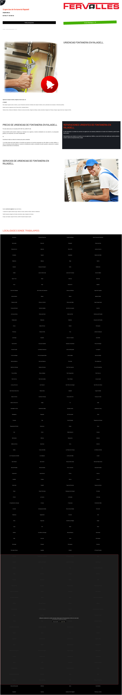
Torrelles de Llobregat (42, 532)
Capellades (70, 255)
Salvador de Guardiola (70, 343)
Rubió (42, 278)
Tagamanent (42, 514)
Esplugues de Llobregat (70, 491)
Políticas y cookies (98, 691)
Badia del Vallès (98, 296)
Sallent (42, 296)
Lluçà (14, 526)
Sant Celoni (42, 461)
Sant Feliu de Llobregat (70, 384)
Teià (42, 420)
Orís (42, 526)
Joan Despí (14, 337)
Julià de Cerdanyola (98, 331)
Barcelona (14, 237)
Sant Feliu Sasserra (70, 367)
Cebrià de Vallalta (42, 308)
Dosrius (98, 473)
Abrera (70, 479)
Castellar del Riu (70, 408)
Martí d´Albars (70, 378)
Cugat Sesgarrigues (98, 302)
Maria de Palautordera (98, 461)
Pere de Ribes (14, 373)
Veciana (98, 432)
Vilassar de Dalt (14, 302)
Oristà (42, 432)
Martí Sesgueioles (70, 373)
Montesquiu (70, 544)
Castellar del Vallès (42, 408)
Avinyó (14, 325)
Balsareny (14, 260)
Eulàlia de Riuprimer (42, 237)
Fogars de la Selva (98, 485)
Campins (14, 266)
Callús (70, 266)
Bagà (70, 260)
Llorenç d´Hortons (14, 384)
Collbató (70, 550)
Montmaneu (98, 538)
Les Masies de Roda (98, 449)
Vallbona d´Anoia (14, 443)
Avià (98, 514)
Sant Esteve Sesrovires (14, 390)
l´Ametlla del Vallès (98, 502)
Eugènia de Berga (70, 237)
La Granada (70, 497)
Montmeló (98, 508)
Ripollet (98, 284)
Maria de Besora (70, 532)
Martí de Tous (14, 378)
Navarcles (98, 278)
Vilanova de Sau (98, 243)
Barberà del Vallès (98, 255)
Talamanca (14, 514)
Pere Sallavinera (98, 361)
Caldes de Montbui (42, 367)
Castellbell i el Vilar (14, 408)
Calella (14, 272)
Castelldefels (98, 685)
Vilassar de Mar (42, 331)
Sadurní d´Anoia (14, 396)
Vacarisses (42, 443)
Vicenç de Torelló (98, 396)
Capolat (42, 255)
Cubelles (14, 479)
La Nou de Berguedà (70, 349)
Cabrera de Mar (70, 314)
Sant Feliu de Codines (98, 384)
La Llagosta (98, 349)
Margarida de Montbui (14, 426)
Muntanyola (98, 325)
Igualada (42, 550)
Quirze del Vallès (98, 355)
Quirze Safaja (70, 355)
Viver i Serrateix (70, 467)
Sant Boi (98, 308)
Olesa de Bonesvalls (14, 685)
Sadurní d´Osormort (14, 402)
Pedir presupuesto (29, 22)
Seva (98, 426)
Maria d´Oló (70, 249)
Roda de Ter (70, 284)
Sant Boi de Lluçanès (70, 308)
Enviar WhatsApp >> (89, 22)
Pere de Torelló (14, 349)
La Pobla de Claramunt (42, 349)
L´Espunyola (70, 502)
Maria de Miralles (14, 467)
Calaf (98, 402)
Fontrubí (42, 538)
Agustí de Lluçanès (98, 290)
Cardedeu (14, 255)
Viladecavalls (14, 319)
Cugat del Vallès (98, 390)
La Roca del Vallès (70, 455)
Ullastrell (42, 249)
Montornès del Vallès (70, 508)
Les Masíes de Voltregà (70, 449)
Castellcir (14, 691)
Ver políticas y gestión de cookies (59, 619)
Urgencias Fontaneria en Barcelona (10, 29)
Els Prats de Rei (70, 414)
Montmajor (14, 544)
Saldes (14, 449)
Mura (14, 284)
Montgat (42, 544)
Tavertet (98, 479)
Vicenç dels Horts (70, 396)
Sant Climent (14, 461)
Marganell (70, 243)
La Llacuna (42, 497)
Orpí (14, 432)
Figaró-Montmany (42, 491)
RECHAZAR (55, 621)
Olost (98, 526)
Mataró (70, 296)
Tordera (42, 479)
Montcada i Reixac (14, 550)
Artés (14, 520)
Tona (70, 331)
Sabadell (70, 390)
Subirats (98, 443)
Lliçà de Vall (14, 473)
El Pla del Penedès (98, 550)
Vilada (42, 402)
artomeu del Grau (14, 314)
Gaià (14, 538)
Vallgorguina (70, 438)
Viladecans (42, 319)
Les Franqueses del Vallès (14, 455)
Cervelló (14, 508)
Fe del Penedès (70, 420)
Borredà (70, 514)
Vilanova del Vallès (70, 302)
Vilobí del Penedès (98, 467)
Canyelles (42, 337)
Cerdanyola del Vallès (42, 508)
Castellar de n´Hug (98, 408)
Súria (70, 443)
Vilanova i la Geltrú (42, 302)
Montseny (14, 331)
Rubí (42, 284)
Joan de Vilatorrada (42, 272)
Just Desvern (42, 384)
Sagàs (98, 520)
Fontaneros (4, 29)
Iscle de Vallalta (98, 272)
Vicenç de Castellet (42, 343)
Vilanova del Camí (42, 314)
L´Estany (42, 502)
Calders (70, 325)
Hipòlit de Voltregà (14, 367)
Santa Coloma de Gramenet (98, 237)
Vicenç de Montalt (14, 308)
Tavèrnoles (14, 485)
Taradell (42, 485)
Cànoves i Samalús (70, 337)
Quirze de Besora (14, 361)
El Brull (14, 497)
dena (70, 685)
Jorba (70, 538)
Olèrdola (42, 685)
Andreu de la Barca (70, 290)
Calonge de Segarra (42, 266)
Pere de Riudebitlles (98, 367)
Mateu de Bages (42, 373)
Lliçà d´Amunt (42, 473)
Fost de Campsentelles (42, 355)
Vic (70, 402)
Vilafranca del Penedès (98, 314)
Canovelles (98, 337)
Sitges (70, 426)
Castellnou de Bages (70, 520)
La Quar (98, 455)
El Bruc (70, 473)
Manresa (70, 278)
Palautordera (42, 390)
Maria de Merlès (42, 467)
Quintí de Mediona (42, 361)
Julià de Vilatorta (98, 249)
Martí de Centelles (42, 378)
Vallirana (42, 438)
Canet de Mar (14, 343)
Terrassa (14, 420)
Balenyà (42, 260)
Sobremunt (42, 426)
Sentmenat (98, 532)
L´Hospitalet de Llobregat (14, 502)
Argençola (42, 520)
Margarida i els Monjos (98, 420)
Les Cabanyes (42, 455)
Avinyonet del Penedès (98, 319)
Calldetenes (98, 266)
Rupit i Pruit (14, 278)
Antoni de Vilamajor (14, 290)
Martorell (42, 243)
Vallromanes (14, 438)
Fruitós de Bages (14, 355)
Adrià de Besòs (14, 296)
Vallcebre (98, 438)
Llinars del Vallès (42, 449)
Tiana (98, 414)
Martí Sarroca (98, 373)
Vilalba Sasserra (70, 432)
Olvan (70, 526)
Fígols (14, 491)
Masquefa (42, 414)
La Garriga (98, 497)
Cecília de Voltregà (42, 396)
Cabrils (98, 260)
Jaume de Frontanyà (70, 272)
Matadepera (14, 414)
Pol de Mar (70, 361)
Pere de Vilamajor (98, 343)
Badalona (70, 319)
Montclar (98, 544)
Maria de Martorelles (70, 461)
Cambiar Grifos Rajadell (70, 691)
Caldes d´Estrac (42, 325)
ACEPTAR (63, 621)
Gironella (98, 491)
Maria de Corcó (14, 249)
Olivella (14, 532)
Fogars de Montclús (70, 485)
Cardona (42, 691)
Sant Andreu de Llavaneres (42, 290)
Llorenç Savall (98, 378)
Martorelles (14, 243)
